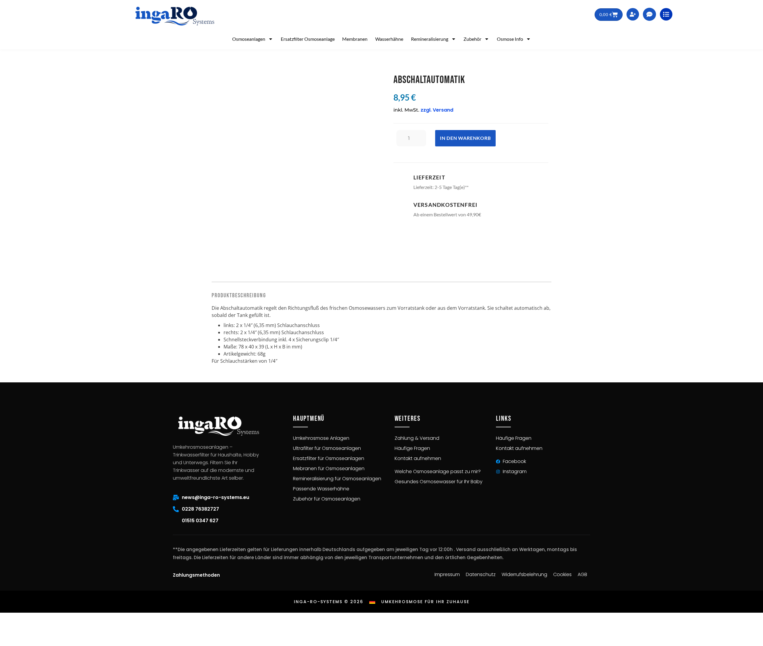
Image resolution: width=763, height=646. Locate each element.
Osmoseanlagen (248, 39)
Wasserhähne (389, 39)
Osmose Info (510, 39)
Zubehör (472, 39)
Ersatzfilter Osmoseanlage (308, 39)
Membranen (354, 39)
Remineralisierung (429, 39)
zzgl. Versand (437, 110)
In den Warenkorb (465, 138)
